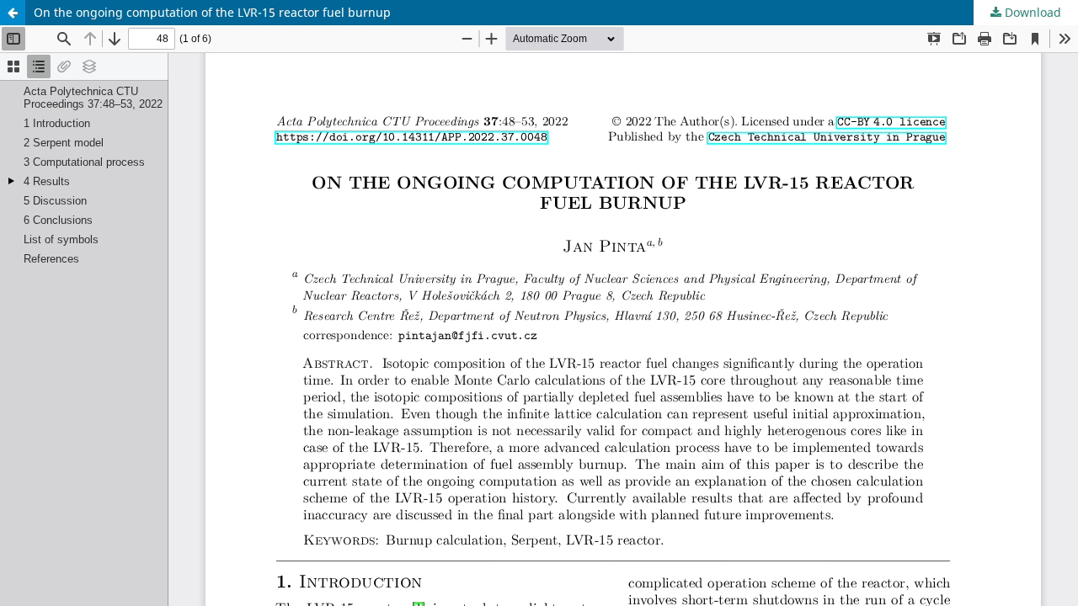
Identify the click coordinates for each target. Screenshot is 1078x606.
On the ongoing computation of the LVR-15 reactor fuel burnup (212, 12)
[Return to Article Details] (12, 12)
